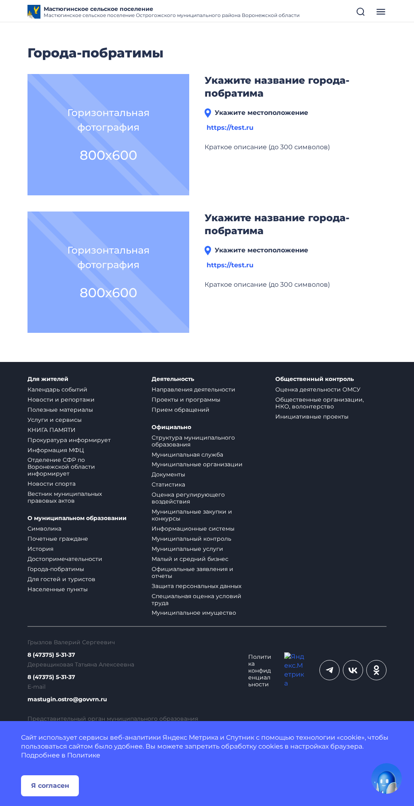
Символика (44, 528)
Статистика (168, 484)
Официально (171, 427)
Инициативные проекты (312, 416)
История (40, 548)
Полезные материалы (60, 409)
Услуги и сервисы (54, 419)
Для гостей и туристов (61, 579)
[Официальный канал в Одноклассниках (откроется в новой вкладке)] (376, 670)
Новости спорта (51, 483)
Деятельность (173, 379)
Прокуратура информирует (69, 440)
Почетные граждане (57, 538)
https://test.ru (230, 127)
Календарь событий (57, 389)
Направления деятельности (193, 389)
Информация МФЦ (55, 450)
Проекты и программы (186, 399)
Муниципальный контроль (191, 538)
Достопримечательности (64, 559)
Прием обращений (180, 409)
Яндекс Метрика (190, 737)
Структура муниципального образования (193, 441)
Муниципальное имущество (194, 612)
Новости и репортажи (61, 399)
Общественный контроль (314, 379)
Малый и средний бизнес (190, 559)
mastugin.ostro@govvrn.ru (67, 699)
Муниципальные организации (197, 464)
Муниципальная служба (187, 454)
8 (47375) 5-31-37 (51, 655)
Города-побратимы (55, 569)
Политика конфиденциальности (259, 671)
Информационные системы (193, 528)
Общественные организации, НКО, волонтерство (319, 403)
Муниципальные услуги (187, 548)
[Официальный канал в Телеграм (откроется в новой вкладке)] (329, 670)
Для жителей (47, 379)
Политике (83, 755)
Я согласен (50, 785)
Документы (168, 474)
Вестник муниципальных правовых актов (64, 497)
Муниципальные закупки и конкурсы (192, 515)
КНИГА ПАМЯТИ (51, 430)
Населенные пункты (57, 589)
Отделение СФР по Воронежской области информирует (61, 466)
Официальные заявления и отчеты (192, 572)
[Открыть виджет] (386, 778)
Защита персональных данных (196, 586)
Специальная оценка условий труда (196, 599)
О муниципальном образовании (77, 518)
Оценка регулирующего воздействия (188, 498)
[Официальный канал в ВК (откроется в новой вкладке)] (353, 670)
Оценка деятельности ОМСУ (318, 389)
